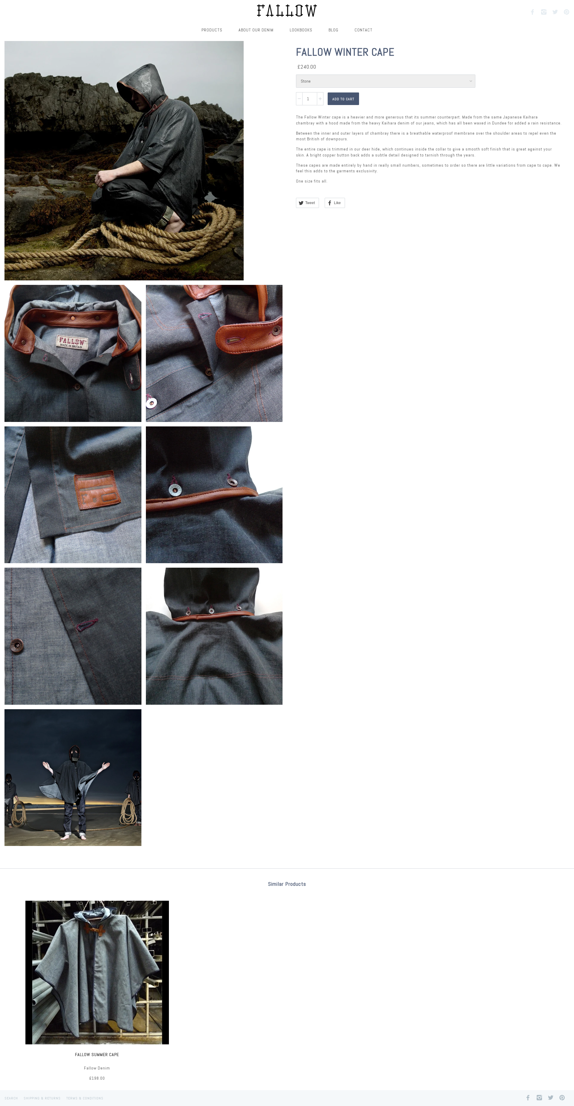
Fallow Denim (97, 1068)
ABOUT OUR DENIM (256, 30)
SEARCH (11, 1098)
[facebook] (533, 12)
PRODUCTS (211, 30)
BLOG (333, 30)
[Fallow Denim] (287, 11)
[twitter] (555, 12)
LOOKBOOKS (301, 30)
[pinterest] (567, 12)
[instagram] (544, 12)
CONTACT (364, 30)
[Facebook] (528, 1097)
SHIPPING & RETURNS (42, 1098)
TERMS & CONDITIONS (84, 1098)
